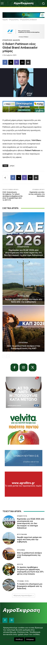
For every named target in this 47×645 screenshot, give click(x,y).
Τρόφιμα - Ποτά (22, 581)
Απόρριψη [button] (30, 639)
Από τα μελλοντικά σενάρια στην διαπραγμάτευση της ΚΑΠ (23, 347)
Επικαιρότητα (23, 247)
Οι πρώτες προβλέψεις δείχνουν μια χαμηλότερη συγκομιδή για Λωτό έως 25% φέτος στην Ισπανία (30, 570)
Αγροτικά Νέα (23, 296)
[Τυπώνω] (28, 62)
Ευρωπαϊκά (23, 342)
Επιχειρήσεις (14, 19)
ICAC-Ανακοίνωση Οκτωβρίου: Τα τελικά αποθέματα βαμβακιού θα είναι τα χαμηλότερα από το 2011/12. (12, 196)
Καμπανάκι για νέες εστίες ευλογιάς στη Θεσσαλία (36, 194)
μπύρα (12, 166)
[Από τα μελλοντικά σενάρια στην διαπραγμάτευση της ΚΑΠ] (23, 329)
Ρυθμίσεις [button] (8, 639)
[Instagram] (23, 367)
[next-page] (8, 356)
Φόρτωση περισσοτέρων (23, 595)
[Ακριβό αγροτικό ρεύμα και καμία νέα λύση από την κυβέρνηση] (23, 282)
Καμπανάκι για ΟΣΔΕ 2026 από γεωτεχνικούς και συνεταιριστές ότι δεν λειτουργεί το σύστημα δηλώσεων (23, 252)
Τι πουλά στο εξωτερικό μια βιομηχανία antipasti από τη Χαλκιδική (29, 586)
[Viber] (16, 62)
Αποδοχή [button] (19, 639)
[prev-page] (4, 356)
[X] (10, 62)
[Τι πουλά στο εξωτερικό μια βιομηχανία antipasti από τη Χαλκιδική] (9, 585)
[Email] (22, 62)
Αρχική (5, 19)
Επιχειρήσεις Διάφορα (28, 19)
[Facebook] (5, 62)
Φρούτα (20, 564)
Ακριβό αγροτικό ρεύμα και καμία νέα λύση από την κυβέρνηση (23, 300)
